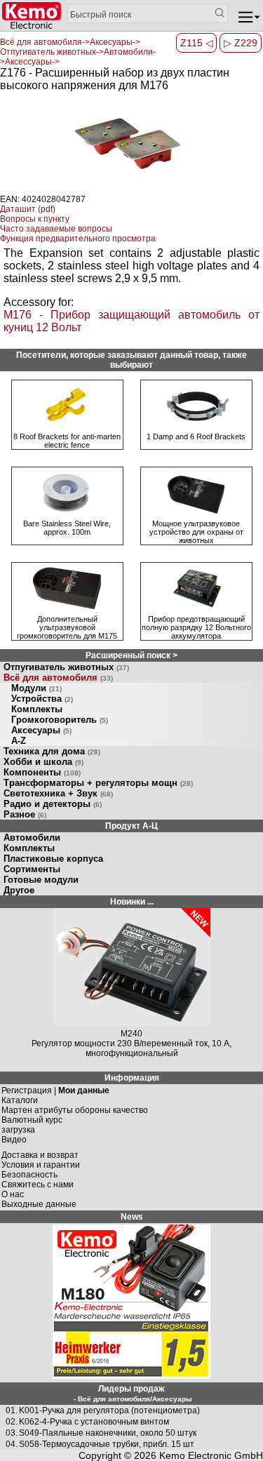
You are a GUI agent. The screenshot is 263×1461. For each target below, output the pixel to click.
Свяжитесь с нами (37, 1175)
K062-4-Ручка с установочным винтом (94, 1412)
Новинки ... (132, 902)
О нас (12, 1184)
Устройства (42, 698)
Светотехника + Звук (58, 793)
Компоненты (42, 772)
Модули (36, 688)
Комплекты (36, 709)
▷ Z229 (240, 42)
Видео (14, 1130)
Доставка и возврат (40, 1145)
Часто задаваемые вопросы (56, 229)
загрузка (18, 1120)
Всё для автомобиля (58, 677)
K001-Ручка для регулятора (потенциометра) (109, 1401)
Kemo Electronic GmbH (211, 1445)
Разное (25, 814)
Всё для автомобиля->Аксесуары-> (70, 42)
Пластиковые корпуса (53, 858)
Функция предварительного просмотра (78, 239)
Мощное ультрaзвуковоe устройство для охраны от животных (196, 532)
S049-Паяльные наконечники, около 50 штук (107, 1423)
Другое (19, 890)
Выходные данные (38, 1194)
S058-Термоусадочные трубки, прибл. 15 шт (106, 1434)
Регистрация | (55, 1081)
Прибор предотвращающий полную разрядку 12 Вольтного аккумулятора (196, 627)
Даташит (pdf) (27, 209)
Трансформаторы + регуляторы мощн (98, 783)
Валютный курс (31, 1110)
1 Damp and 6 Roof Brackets (196, 436)
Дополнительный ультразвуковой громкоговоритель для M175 (67, 627)
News (132, 1207)
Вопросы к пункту (34, 219)
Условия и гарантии (40, 1155)
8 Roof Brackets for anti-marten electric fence (67, 440)
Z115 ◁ (196, 42)
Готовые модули (41, 879)
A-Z (18, 740)
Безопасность (29, 1165)
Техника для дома (52, 751)
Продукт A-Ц (131, 826)
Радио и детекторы (53, 804)
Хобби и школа (43, 761)
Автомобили (32, 837)
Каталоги (19, 1090)
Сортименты (32, 869)
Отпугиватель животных (66, 667)
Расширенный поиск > (131, 655)
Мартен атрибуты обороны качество (74, 1100)
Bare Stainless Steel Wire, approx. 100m (67, 527)
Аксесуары (41, 730)
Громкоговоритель (59, 719)
